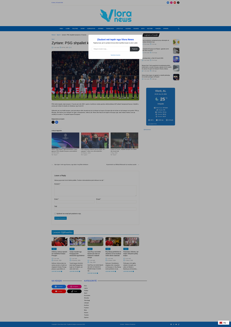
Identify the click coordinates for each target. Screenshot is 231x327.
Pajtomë (134, 49)
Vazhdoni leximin (115, 55)
